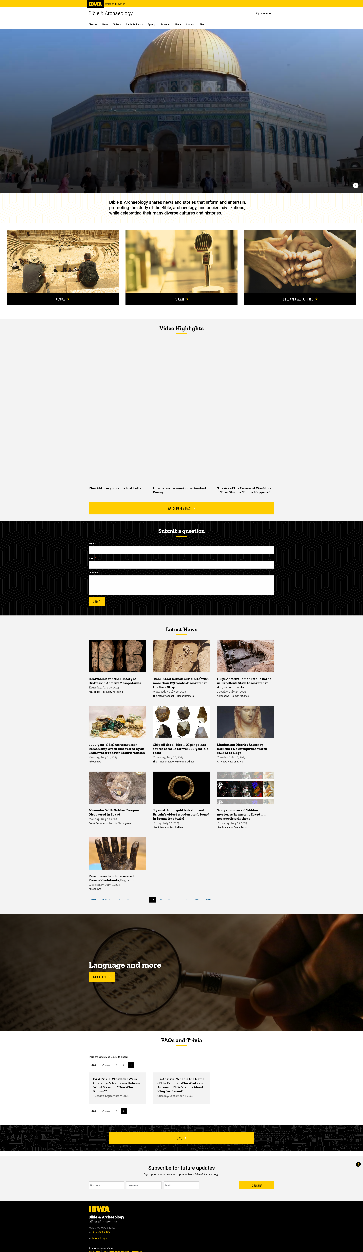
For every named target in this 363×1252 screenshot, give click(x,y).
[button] (263, 13)
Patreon (165, 24)
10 (121, 899)
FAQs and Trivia (181, 1040)
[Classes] (63, 261)
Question (93, 572)
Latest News (181, 629)
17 (178, 899)
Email (91, 558)
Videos (117, 24)
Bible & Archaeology (111, 13)
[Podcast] (181, 261)
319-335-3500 (101, 1231)
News (105, 24)
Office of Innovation (115, 4)
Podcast (179, 299)
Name (91, 543)
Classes (93, 24)
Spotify (152, 24)
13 (145, 899)
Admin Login (99, 1238)
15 (162, 899)
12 (137, 899)
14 (154, 900)
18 (186, 899)
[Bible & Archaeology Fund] (300, 261)
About (178, 24)
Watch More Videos (179, 508)
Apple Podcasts (134, 24)
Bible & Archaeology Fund (298, 299)
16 (170, 899)
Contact (190, 24)
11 (129, 899)
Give (202, 24)
